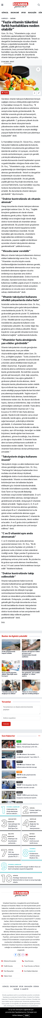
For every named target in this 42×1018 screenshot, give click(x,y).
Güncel (19, 751)
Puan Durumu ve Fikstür (32, 966)
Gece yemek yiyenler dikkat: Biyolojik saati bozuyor (9, 674)
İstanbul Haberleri (13, 807)
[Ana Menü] (2, 5)
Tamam (27, 1015)
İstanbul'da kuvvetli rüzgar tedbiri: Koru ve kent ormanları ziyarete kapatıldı (24, 868)
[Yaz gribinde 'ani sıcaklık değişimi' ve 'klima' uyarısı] (31, 666)
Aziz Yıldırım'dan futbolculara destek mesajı (26, 766)
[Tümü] (39, 736)
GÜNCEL (5, 13)
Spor (18, 741)
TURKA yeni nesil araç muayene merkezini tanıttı (27, 796)
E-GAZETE (24, 989)
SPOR (23, 13)
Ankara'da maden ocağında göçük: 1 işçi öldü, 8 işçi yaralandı (27, 755)
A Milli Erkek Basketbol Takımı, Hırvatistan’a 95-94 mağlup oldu (27, 745)
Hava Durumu (29, 961)
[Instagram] (23, 955)
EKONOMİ (15, 13)
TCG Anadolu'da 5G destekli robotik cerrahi (26, 786)
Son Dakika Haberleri (31, 971)
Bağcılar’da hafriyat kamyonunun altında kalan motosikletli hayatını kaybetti (35, 826)
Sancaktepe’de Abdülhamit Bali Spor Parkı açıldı (14, 826)
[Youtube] (26, 955)
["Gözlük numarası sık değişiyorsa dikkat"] (11, 685)
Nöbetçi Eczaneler (10, 961)
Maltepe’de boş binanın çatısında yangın (12, 841)
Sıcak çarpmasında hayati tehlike (26, 776)
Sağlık (12, 18)
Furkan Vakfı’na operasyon (35, 811)
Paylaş (6, 92)
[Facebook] (15, 955)
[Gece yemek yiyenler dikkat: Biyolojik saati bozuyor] (11, 666)
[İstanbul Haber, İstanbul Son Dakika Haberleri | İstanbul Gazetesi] (20, 5)
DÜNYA (36, 986)
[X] (19, 955)
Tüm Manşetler (9, 971)
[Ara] (39, 5)
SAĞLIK (16, 989)
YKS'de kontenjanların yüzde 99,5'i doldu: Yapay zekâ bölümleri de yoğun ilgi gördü (13, 854)
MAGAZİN (32, 13)
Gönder (6, 724)
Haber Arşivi (8, 976)
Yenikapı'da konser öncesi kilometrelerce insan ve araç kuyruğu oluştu (27, 880)
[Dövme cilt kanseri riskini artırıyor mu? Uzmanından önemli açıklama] (31, 645)
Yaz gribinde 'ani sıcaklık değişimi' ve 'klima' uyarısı (31, 674)
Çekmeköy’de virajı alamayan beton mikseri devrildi (12, 811)
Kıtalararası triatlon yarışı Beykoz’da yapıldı (34, 856)
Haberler (4, 18)
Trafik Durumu (8, 966)
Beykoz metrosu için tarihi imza (34, 841)
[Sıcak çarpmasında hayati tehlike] (11, 645)
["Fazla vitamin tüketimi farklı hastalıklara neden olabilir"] (21, 78)
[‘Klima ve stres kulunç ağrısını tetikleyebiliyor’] (31, 685)
